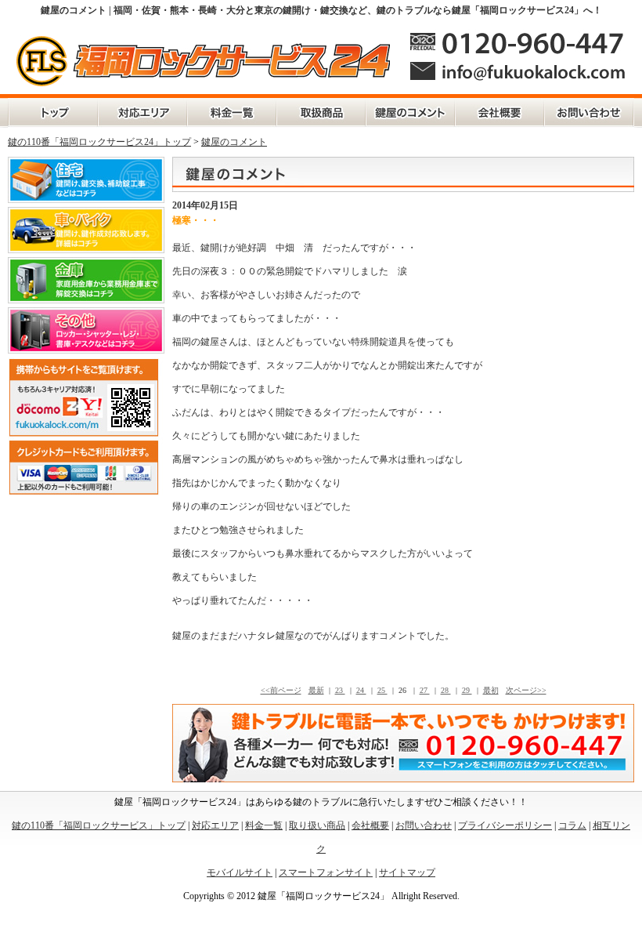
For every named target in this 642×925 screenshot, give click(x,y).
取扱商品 (321, 113)
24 (361, 690)
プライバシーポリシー (505, 825)
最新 (316, 690)
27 (425, 690)
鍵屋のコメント (410, 113)
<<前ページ (281, 690)
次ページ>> (526, 690)
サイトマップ (407, 872)
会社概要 (499, 113)
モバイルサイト (239, 872)
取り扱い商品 (317, 825)
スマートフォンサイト (326, 872)
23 (340, 690)
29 (467, 690)
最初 (491, 690)
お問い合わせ (589, 113)
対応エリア (142, 113)
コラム (572, 825)
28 (446, 690)
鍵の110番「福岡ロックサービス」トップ (53, 113)
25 (382, 690)
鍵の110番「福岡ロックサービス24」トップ (99, 141)
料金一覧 (231, 113)
